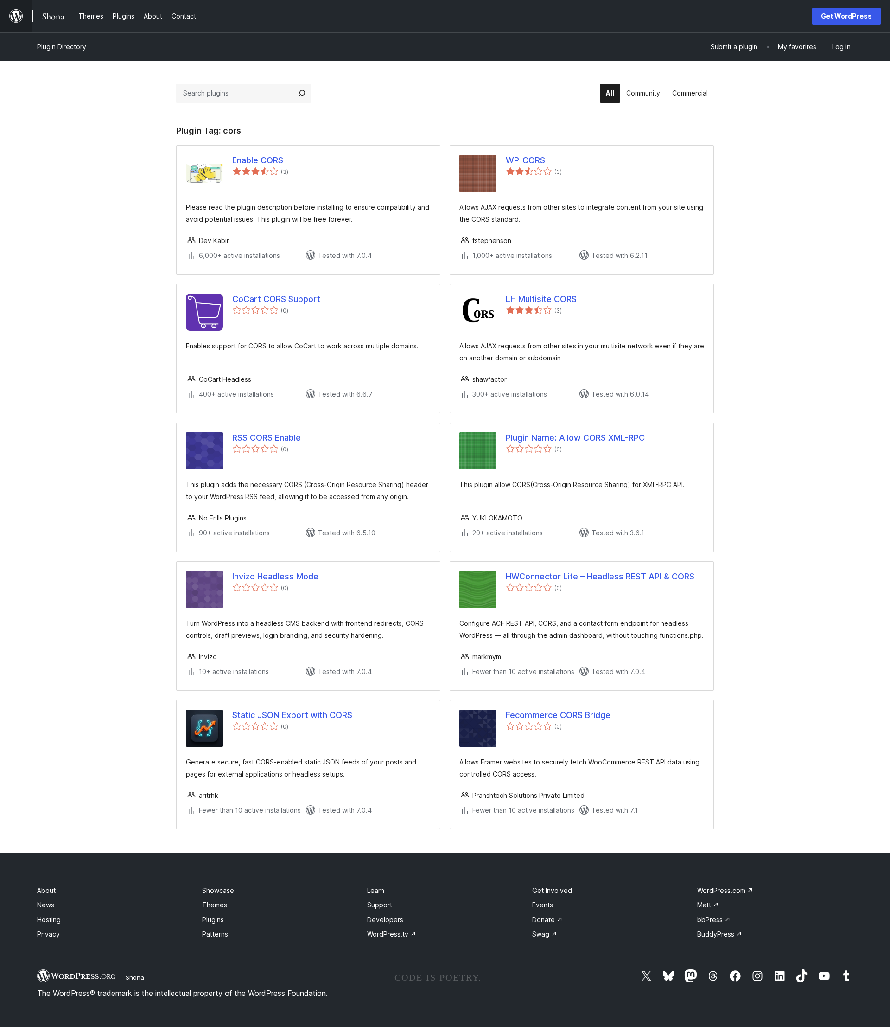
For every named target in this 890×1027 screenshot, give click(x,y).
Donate (547, 920)
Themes (214, 905)
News (45, 905)
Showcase (218, 890)
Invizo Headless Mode (275, 576)
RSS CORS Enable (266, 438)
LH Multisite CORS (541, 299)
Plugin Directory (61, 47)
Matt (708, 905)
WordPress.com (725, 890)
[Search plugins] (301, 93)
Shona (135, 977)
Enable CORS (257, 160)
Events (542, 905)
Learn (375, 890)
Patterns (215, 934)
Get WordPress (846, 16)
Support (379, 905)
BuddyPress (719, 934)
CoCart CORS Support (276, 299)
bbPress (714, 920)
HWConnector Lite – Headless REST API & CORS (600, 576)
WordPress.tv (391, 934)
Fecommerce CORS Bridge (558, 715)
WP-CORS (525, 160)
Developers (385, 920)
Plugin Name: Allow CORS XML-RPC (575, 438)
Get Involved (552, 890)
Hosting (49, 920)
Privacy (48, 934)
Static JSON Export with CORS (292, 715)
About (46, 890)
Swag (544, 934)
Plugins (213, 920)
